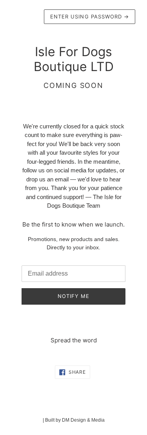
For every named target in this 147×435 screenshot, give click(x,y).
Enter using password (89, 16)
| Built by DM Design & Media (74, 420)
